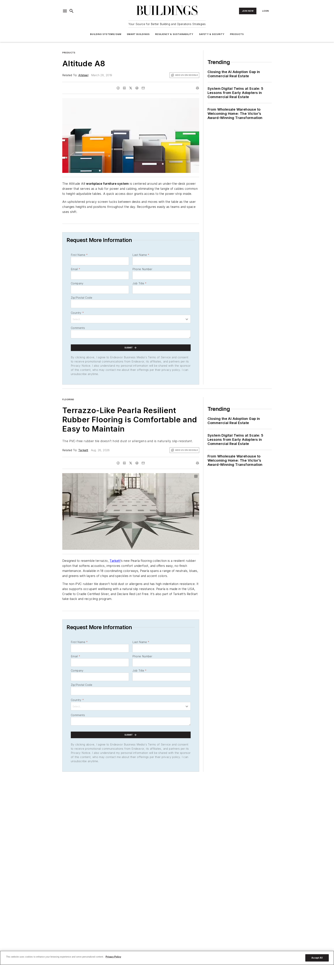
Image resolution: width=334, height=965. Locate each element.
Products (237, 34)
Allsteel (83, 75)
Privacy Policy (113, 956)
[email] (143, 88)
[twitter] (130, 88)
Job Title (139, 283)
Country (77, 312)
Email (75, 269)
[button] (64, 11)
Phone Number (142, 269)
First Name (79, 255)
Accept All (317, 957)
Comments (78, 328)
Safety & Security (211, 34)
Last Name (140, 255)
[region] (167, 958)
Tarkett (83, 450)
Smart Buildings (138, 34)
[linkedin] (124, 88)
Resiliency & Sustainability (174, 34)
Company (77, 283)
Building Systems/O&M (105, 34)
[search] (71, 11)
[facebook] (118, 88)
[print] (197, 88)
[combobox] (131, 319)
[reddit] (137, 88)
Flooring (68, 399)
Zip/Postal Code (81, 297)
